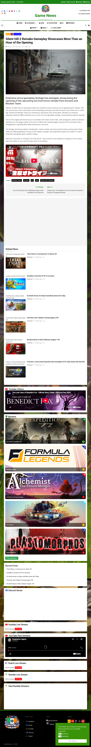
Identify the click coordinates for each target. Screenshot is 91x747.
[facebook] (2, 11)
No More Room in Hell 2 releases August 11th (43, 340)
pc (32, 180)
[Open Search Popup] (86, 25)
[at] (19, 11)
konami (26, 180)
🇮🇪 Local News (56, 28)
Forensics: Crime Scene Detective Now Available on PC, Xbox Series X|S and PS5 (56, 362)
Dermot (30, 257)
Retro (34, 28)
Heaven (9, 46)
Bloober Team (16, 180)
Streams (79, 2)
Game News (45, 15)
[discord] (4, 11)
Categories (30, 23)
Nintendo (71, 23)
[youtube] (12, 11)
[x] (7, 11)
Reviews (87, 2)
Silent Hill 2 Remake (47, 180)
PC (62, 23)
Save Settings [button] (72, 741)
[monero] (5, 13)
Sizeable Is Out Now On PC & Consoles (40, 276)
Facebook (31, 721)
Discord (31, 732)
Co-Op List (72, 2)
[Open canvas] (2, 25)
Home (20, 23)
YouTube (30, 729)
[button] (60, 734)
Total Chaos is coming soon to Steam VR (42, 254)
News (7, 34)
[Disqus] (45, 221)
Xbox (42, 23)
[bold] (17, 11)
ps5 (37, 180)
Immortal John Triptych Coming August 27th (42, 318)
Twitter (30, 725)
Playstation (52, 23)
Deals (44, 28)
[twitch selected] (14, 11)
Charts (64, 2)
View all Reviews (12, 558)
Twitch (30, 736)
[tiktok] (9, 11)
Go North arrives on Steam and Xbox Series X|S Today (46, 296)
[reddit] (2, 13)
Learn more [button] (61, 731)
